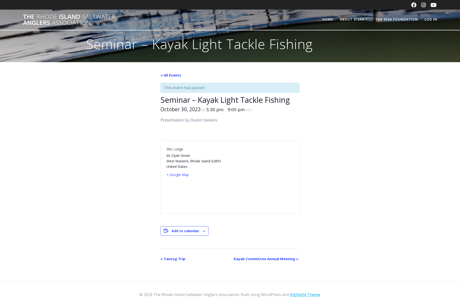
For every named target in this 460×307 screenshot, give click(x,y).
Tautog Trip (173, 258)
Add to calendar (185, 231)
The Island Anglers (69, 20)
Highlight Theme (305, 294)
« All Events (171, 75)
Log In (431, 19)
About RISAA (352, 19)
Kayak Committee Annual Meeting (266, 258)
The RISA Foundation (396, 19)
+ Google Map (178, 174)
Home (327, 19)
